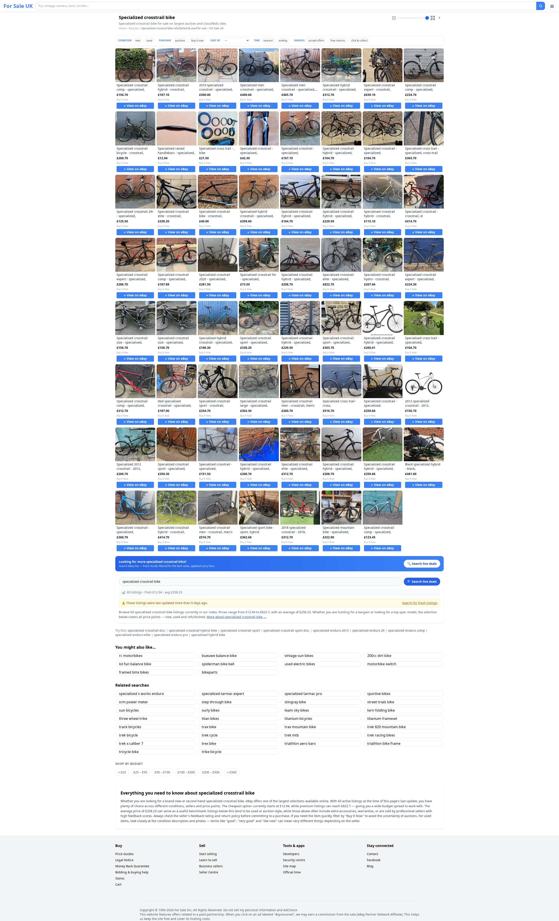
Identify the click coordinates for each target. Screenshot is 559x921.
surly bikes (210, 710)
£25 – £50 (140, 772)
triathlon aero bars (300, 743)
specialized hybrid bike (208, 635)
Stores (119, 878)
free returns (337, 40)
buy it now (197, 40)
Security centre (294, 860)
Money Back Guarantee (132, 866)
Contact (372, 854)
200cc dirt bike (379, 655)
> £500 (231, 772)
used (149, 40)
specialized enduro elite (132, 635)
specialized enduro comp (406, 630)
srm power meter (133, 702)
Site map (289, 866)
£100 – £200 (186, 772)
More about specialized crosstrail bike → (236, 617)
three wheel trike (133, 718)
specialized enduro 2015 (331, 630)
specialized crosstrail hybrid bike (193, 630)
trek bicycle (128, 735)
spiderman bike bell (218, 664)
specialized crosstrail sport (240, 630)
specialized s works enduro (141, 693)
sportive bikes (378, 693)
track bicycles (130, 726)
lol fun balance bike (135, 664)
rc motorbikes (130, 655)
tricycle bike (129, 751)
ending (283, 40)
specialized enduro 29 (368, 630)
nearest (268, 40)
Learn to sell (208, 860)
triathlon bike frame (383, 743)
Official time (292, 872)
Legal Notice (124, 860)
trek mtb (292, 735)
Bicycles (134, 28)
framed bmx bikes (134, 672)
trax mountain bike (300, 726)
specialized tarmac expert (223, 693)
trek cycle (209, 735)
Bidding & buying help (131, 872)
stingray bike (295, 702)
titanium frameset (382, 718)
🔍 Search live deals (422, 581)
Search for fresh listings (419, 603)
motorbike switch (381, 664)
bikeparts (209, 672)
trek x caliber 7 (131, 743)
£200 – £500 (210, 772)
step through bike (216, 702)
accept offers (316, 40)
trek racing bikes (381, 735)
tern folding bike (381, 710)
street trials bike (380, 702)
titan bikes (210, 718)
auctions (180, 40)
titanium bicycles (298, 718)
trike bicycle (211, 751)
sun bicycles (129, 710)
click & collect (359, 40)
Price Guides (124, 854)
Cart (118, 884)
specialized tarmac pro (303, 693)
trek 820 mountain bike (386, 726)
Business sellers (211, 866)
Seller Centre (208, 872)
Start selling (208, 854)
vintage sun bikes (299, 655)
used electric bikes (300, 664)
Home (122, 28)
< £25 (122, 772)
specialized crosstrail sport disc (286, 630)
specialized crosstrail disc (146, 630)
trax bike (209, 726)
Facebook (373, 860)
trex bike (209, 743)
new (137, 40)
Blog (370, 866)
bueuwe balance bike (219, 655)
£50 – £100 (162, 772)
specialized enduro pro (171, 635)
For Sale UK (18, 6)
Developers (291, 854)
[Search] (540, 6)
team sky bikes (297, 710)
